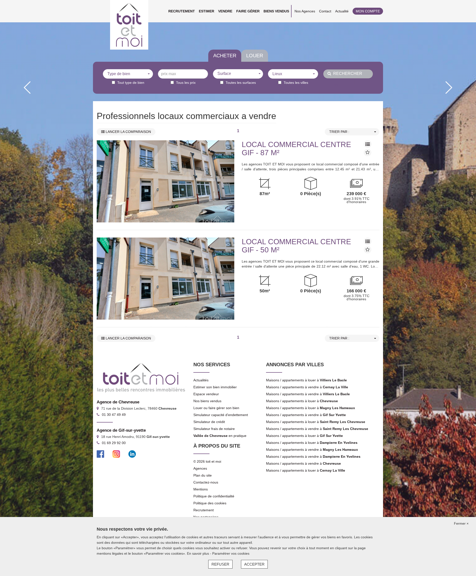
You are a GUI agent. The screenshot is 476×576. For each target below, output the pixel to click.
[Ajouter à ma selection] (367, 152)
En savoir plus (198, 553)
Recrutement (181, 11)
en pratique (219, 436)
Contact (325, 11)
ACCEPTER (254, 564)
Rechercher (346, 73)
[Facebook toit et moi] (100, 454)
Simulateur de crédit (209, 422)
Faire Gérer (248, 11)
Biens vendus (276, 11)
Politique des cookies (209, 503)
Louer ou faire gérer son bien (216, 408)
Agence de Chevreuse (118, 402)
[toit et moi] (129, 25)
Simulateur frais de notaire (214, 429)
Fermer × (461, 523)
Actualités (200, 380)
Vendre (225, 11)
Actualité (342, 11)
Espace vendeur (206, 394)
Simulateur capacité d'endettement (220, 415)
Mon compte (368, 11)
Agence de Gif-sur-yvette (121, 430)
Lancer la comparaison (128, 132)
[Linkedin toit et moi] (132, 454)
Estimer (206, 11)
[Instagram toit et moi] (116, 454)
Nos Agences (305, 11)
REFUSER (220, 564)
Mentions (200, 489)
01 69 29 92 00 (114, 443)
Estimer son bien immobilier (215, 387)
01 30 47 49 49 (114, 415)
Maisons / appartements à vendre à (307, 387)
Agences (200, 468)
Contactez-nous (205, 482)
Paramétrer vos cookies (230, 553)
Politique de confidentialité (213, 496)
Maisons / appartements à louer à (306, 380)
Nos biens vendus (207, 401)
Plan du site (202, 475)
